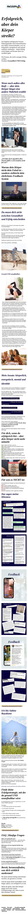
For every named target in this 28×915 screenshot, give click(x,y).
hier (5, 429)
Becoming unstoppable (20, 907)
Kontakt (9, 909)
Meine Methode (16, 908)
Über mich (9, 907)
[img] (14, 6)
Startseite (3, 907)
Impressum (4, 911)
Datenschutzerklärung (20, 909)
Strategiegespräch (7, 908)
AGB (13, 909)
